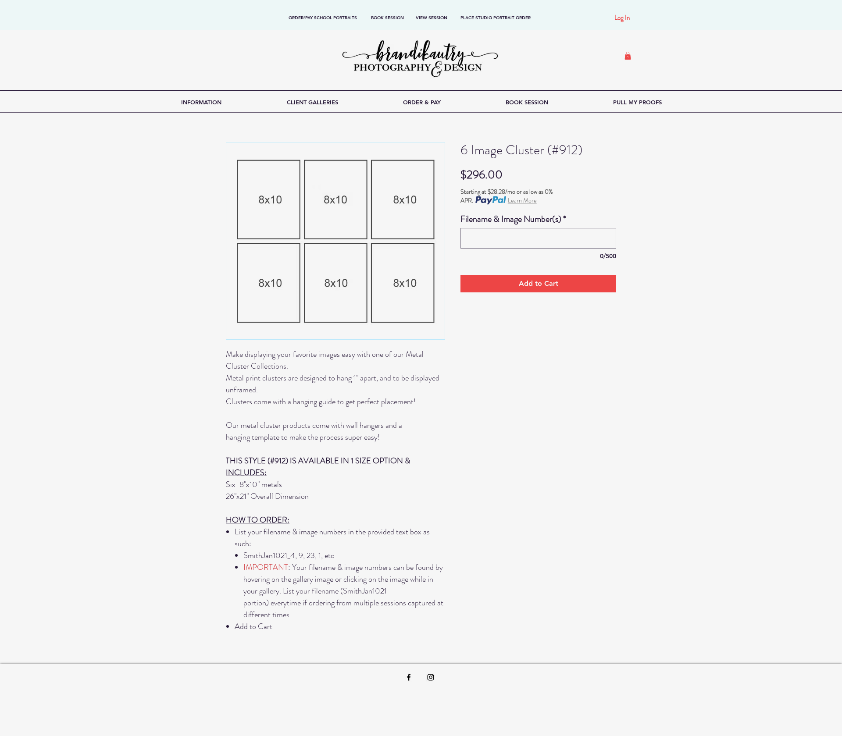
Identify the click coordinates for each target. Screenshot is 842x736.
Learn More (522, 200)
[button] (627, 56)
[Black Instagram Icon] (430, 677)
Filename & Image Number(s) (513, 218)
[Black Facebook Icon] (408, 677)
